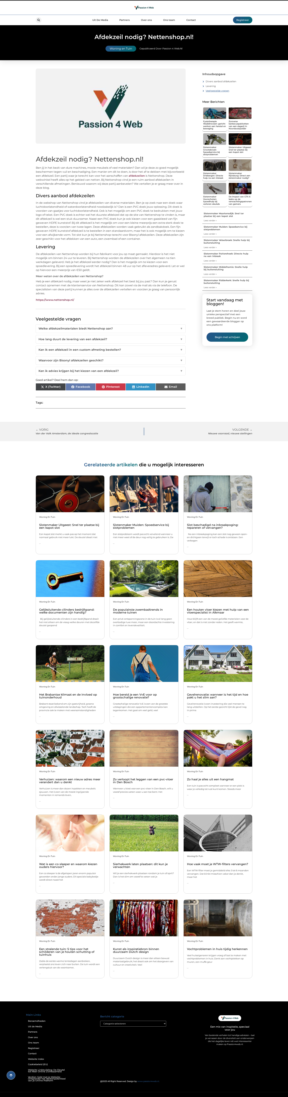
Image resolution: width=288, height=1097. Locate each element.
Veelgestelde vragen (217, 90)
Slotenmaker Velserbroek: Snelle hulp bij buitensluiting (227, 241)
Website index (36, 1059)
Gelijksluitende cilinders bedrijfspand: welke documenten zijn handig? (66, 611)
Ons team (169, 20)
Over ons (146, 20)
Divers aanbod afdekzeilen (221, 81)
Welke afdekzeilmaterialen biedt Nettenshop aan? (110, 328)
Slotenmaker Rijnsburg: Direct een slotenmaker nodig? (239, 175)
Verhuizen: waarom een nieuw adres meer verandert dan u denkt (69, 781)
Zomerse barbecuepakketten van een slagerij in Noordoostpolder (239, 125)
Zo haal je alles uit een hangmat (210, 779)
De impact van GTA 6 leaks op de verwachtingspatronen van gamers (240, 200)
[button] (39, 20)
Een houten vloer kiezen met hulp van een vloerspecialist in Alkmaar (218, 611)
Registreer (33, 1048)
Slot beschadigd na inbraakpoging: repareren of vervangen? (212, 526)
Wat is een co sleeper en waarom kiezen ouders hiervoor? (68, 865)
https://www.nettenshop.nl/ (55, 299)
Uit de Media (35, 1026)
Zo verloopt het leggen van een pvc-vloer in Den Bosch (143, 781)
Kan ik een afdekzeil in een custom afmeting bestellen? (110, 349)
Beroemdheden (37, 1021)
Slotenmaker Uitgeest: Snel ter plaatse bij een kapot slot (240, 149)
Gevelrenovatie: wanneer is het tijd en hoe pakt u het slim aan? (217, 696)
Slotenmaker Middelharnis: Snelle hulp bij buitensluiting (226, 268)
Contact (191, 20)
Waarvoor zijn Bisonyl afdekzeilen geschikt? (110, 360)
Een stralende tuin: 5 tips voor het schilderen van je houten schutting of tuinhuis (66, 951)
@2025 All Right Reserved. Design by (130, 1081)
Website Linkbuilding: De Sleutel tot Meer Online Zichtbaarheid (46, 1071)
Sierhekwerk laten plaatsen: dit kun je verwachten (140, 865)
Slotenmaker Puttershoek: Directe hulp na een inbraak (226, 255)
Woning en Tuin (121, 48)
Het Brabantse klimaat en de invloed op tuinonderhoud (68, 696)
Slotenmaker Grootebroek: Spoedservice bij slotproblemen (211, 151)
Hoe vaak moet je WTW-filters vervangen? (217, 864)
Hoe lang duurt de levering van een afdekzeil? (110, 339)
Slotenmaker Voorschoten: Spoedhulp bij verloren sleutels (211, 200)
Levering (211, 86)
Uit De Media (100, 20)
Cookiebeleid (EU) (38, 1064)
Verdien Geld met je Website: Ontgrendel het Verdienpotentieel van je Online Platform (47, 1079)
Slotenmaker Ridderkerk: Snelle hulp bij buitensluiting (226, 281)
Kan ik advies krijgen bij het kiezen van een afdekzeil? (110, 371)
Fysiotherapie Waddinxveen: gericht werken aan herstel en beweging (214, 125)
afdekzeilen (137, 175)
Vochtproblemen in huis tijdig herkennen (217, 949)
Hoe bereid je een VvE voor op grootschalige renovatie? (135, 696)
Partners (124, 20)
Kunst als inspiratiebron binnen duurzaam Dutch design (136, 950)
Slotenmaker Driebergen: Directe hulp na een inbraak (213, 175)
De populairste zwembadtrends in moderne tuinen (138, 611)
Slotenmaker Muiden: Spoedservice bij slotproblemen (225, 228)
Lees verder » (210, 220)
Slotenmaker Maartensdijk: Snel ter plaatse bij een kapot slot (224, 214)
